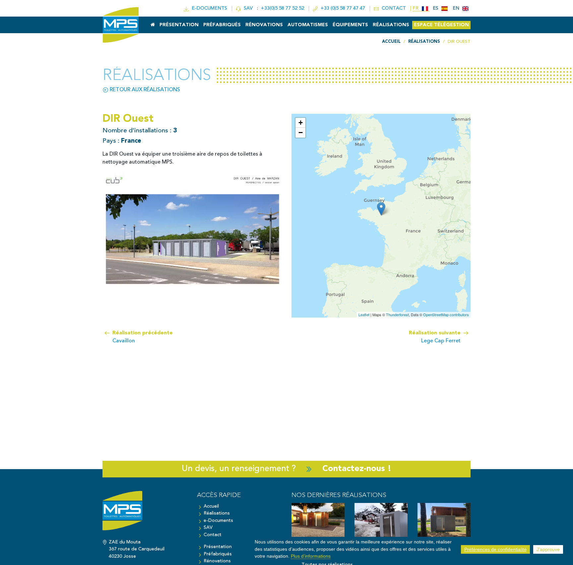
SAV (247, 8)
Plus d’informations (311, 556)
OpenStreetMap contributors (446, 314)
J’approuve (548, 549)
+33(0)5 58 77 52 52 (283, 8)
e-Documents (218, 520)
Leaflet (363, 314)
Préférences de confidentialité (495, 549)
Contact (213, 534)
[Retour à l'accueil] (144, 514)
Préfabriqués (222, 25)
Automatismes (307, 25)
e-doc (208, 8)
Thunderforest (397, 314)
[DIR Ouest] (381, 209)
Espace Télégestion (441, 25)
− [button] (300, 132)
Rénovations (264, 25)
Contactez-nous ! (356, 469)
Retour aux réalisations (144, 90)
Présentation (179, 25)
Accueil (211, 506)
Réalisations (391, 25)
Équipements (350, 25)
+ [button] (300, 122)
